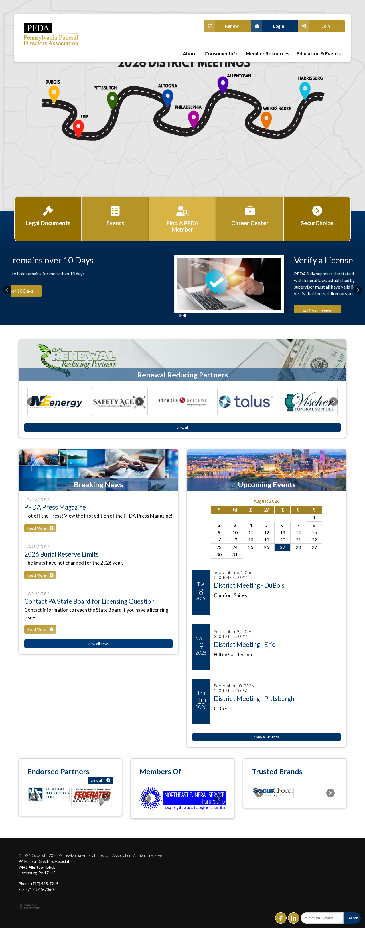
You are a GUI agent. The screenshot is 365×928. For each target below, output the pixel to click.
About (190, 54)
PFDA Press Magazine (55, 518)
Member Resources (267, 54)
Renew (232, 26)
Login (278, 26)
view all (183, 439)
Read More (37, 539)
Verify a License (160, 260)
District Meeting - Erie (244, 656)
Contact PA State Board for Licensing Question (89, 612)
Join (326, 26)
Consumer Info (221, 54)
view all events (266, 748)
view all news (98, 655)
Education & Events (319, 54)
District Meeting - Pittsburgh (254, 710)
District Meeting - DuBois (249, 597)
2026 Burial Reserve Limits (61, 565)
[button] (7, 295)
